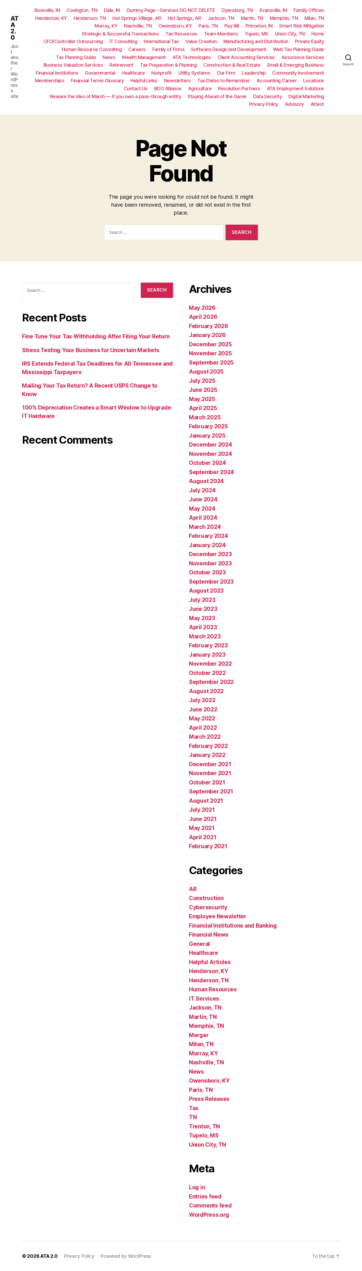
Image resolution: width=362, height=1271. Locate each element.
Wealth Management (144, 57)
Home (317, 34)
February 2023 (208, 645)
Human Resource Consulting (92, 49)
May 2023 (202, 618)
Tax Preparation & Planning (168, 65)
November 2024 (210, 454)
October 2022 (207, 673)
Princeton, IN (259, 26)
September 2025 (211, 362)
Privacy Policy (263, 104)
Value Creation (201, 41)
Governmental (100, 73)
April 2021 (202, 837)
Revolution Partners (239, 88)
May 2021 (202, 828)
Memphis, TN (284, 18)
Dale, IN (112, 10)
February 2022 (208, 746)
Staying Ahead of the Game (217, 96)
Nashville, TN (138, 26)
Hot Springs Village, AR (136, 18)
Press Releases (209, 1099)
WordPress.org (209, 1214)
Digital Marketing (306, 96)
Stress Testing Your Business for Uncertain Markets (91, 350)
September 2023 (211, 581)
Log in (197, 1187)
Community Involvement (298, 73)
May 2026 (202, 308)
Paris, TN (208, 26)
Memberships (49, 80)
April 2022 (203, 727)
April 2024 (203, 517)
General (199, 944)
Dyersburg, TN (237, 10)
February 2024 (208, 536)
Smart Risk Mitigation (301, 26)
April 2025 (203, 408)
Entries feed (205, 1196)
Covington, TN (82, 10)
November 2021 (210, 773)
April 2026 (203, 317)
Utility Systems (194, 73)
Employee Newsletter (217, 916)
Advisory (294, 104)
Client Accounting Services (246, 57)
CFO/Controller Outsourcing (73, 41)
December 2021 (210, 764)
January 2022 (207, 755)
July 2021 (202, 809)
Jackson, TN (221, 18)
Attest (317, 104)
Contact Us (136, 88)
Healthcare (133, 73)
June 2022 (203, 709)
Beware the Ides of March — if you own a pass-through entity (115, 96)
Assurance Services (302, 57)
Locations (313, 80)
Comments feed (210, 1205)
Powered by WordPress (125, 1256)
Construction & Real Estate (231, 65)
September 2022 (211, 682)
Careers (137, 49)
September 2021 (211, 791)
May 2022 (202, 718)
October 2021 (207, 782)
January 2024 (207, 545)
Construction (206, 898)
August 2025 (206, 371)
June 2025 (203, 390)
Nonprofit (161, 73)
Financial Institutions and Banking (233, 925)
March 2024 (205, 527)
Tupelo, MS (256, 34)
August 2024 (206, 481)
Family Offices (309, 10)
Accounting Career (277, 80)
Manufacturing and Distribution (255, 41)
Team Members (221, 34)
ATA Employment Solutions (295, 88)
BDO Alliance (168, 88)
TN (193, 1117)
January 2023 (207, 654)
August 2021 (206, 800)
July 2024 (202, 490)
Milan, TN (314, 18)
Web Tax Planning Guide (298, 49)
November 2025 (210, 353)
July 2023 (202, 600)
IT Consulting (123, 41)
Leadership (254, 73)
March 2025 (204, 417)
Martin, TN (252, 18)
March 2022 (204, 736)
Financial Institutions (57, 73)
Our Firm (226, 73)
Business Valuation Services (73, 65)
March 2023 (204, 636)
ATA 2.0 (14, 28)
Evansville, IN (273, 10)
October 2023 (207, 572)
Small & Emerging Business (295, 65)
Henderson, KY (51, 18)
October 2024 (207, 463)
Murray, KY (106, 26)
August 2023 (206, 590)
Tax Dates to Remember (223, 80)
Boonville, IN (47, 10)
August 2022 (206, 691)
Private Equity (309, 41)
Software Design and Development (228, 49)
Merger (199, 1035)
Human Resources (213, 989)
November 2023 (210, 563)
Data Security (267, 96)
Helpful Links (143, 80)
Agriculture (200, 88)
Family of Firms (168, 49)
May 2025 (202, 399)
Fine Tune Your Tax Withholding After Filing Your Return (96, 336)
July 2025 (202, 381)
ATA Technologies (192, 57)
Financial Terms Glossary (97, 80)
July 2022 (202, 700)
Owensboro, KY (175, 26)
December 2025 (210, 344)
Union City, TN (290, 34)
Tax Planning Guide (76, 57)
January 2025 (207, 435)
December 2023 (210, 554)
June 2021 (203, 819)
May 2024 (202, 508)
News (109, 57)
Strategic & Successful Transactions (120, 34)
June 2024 (203, 499)
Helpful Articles (210, 962)
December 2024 (210, 444)
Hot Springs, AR (184, 18)
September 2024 (211, 472)
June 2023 (203, 609)
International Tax (161, 41)
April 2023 (203, 627)
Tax (193, 1108)
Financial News (208, 934)
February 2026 (208, 326)
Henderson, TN (90, 18)
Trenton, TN (204, 1126)
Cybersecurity (208, 907)
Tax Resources (181, 34)
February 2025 (208, 426)
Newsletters (177, 80)
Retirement (121, 65)
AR (192, 889)
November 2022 (210, 663)
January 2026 (207, 335)
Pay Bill (231, 26)
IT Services (204, 998)
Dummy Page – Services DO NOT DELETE (171, 10)
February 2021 (208, 846)
